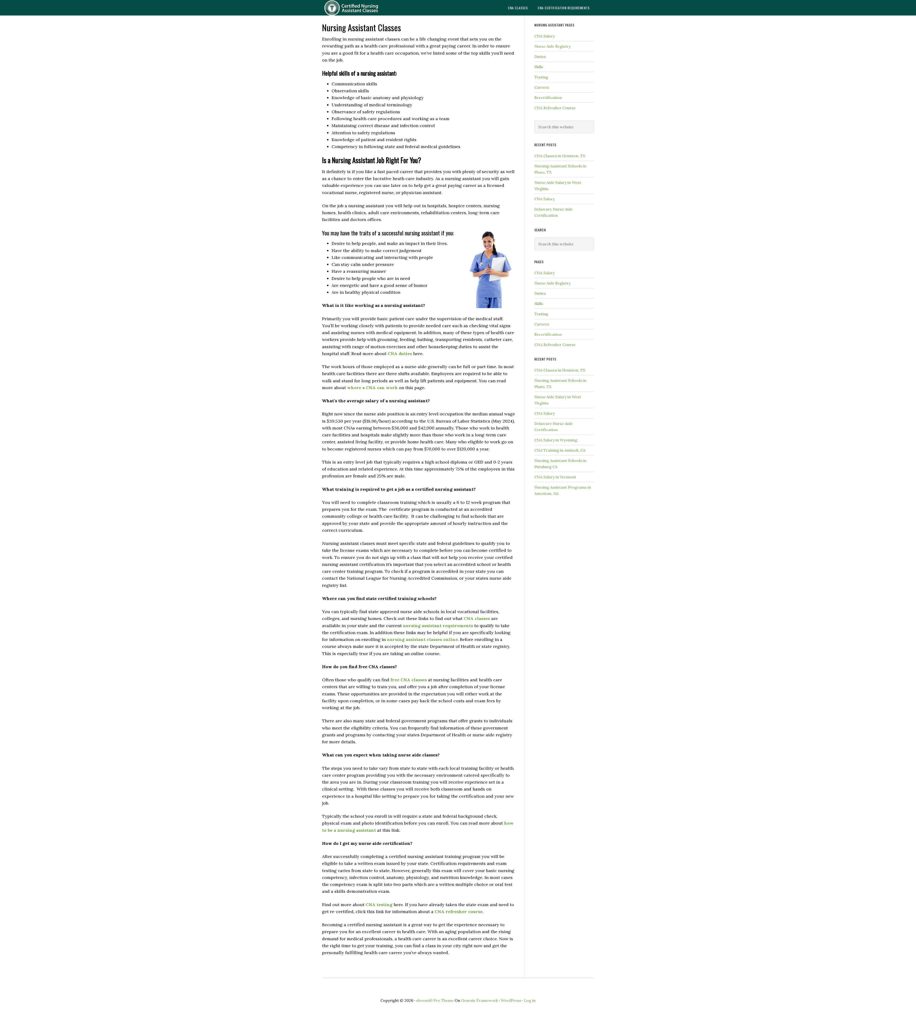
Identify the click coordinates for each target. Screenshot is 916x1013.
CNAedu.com (360, 8)
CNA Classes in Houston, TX (559, 155)
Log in (530, 1000)
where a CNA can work (372, 387)
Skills (538, 66)
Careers (541, 87)
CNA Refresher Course (555, 107)
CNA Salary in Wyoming (555, 440)
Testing (541, 77)
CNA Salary (544, 36)
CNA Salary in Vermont (555, 477)
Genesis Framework (479, 1000)
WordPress (511, 1000)
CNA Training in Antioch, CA (559, 450)
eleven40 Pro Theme (435, 1000)
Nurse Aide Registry (552, 46)
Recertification (548, 97)
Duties (540, 56)
